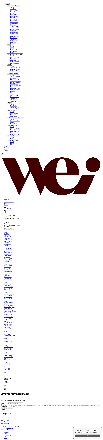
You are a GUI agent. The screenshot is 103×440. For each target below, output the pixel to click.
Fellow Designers (14, 79)
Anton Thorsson (14, 57)
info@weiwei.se (5, 423)
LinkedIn (6, 433)
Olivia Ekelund (14, 95)
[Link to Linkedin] (5, 210)
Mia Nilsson (13, 92)
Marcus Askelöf (14, 33)
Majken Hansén (14, 70)
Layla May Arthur (14, 60)
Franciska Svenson (15, 69)
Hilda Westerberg (14, 84)
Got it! (87, 435)
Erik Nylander (14, 20)
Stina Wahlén (13, 98)
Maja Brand (13, 30)
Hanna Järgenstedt (15, 82)
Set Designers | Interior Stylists (15, 54)
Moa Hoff (12, 94)
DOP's (9, 45)
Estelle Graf (13, 78)
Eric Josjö (12, 17)
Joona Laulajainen (15, 27)
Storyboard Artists (12, 135)
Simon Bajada (13, 39)
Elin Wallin (13, 58)
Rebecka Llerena (14, 63)
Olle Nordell (13, 35)
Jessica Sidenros (14, 26)
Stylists (9, 64)
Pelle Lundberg (14, 38)
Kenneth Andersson (15, 86)
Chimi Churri (13, 11)
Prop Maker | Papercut (13, 125)
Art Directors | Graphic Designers (15, 118)
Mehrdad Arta (13, 106)
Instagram (6, 432)
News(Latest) (7, 435)
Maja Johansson (14, 32)
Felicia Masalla (14, 22)
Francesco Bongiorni (15, 81)
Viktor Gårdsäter (14, 43)
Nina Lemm (13, 145)
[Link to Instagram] (5, 212)
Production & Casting (9, 147)
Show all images (5, 420)
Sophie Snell (13, 41)
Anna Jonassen (14, 113)
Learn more (95, 432)
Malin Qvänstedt (14, 61)
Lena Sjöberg (13, 91)
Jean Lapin (13, 25)
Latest (5, 146)
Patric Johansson (14, 36)
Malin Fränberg (14, 116)
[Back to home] (51, 196)
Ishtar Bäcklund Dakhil (16, 85)
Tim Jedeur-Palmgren (15, 108)
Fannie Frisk (13, 143)
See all (12, 7)
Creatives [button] (6, 199)
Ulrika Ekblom (14, 42)
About (5, 149)
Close (2, 408)
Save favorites (9, 408)
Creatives (7, 4)
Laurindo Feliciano (15, 88)
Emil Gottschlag (14, 16)
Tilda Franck (13, 100)
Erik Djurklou (13, 19)
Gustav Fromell (14, 23)
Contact (6, 150)
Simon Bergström (14, 107)
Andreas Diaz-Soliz (15, 67)
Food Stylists (11, 110)
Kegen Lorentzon (14, 29)
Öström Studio (14, 123)
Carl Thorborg (14, 10)
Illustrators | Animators (13, 73)
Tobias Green (13, 101)
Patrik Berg (13, 138)
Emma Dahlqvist (14, 130)
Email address (4, 403)
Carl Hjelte (13, 9)
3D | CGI (10, 103)
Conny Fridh (13, 13)
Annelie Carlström (15, 76)
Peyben (12, 52)
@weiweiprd (9, 428)
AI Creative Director (12, 140)
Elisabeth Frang (14, 14)
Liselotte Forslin (14, 115)
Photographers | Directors (14, 6)
